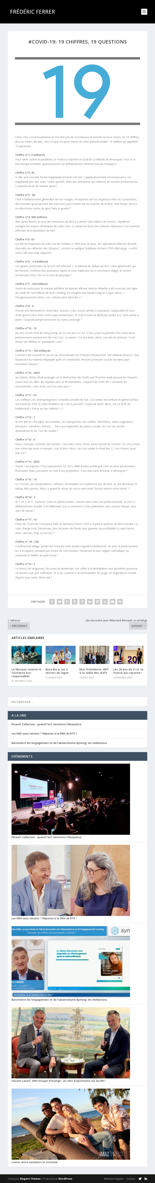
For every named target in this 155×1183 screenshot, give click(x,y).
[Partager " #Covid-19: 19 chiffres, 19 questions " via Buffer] (97, 601)
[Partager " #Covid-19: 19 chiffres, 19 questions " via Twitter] (59, 601)
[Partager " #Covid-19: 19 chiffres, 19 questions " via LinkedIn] (90, 601)
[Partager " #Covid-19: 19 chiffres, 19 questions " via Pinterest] (82, 601)
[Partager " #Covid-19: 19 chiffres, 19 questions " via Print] (120, 601)
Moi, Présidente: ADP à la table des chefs (93, 671)
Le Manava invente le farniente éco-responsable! (26, 673)
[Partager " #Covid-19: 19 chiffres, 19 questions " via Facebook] (52, 601)
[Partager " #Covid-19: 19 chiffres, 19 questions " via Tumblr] (74, 601)
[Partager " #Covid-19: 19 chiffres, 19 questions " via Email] (112, 601)
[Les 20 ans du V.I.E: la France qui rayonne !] (128, 655)
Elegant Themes (30, 1178)
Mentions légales (114, 1178)
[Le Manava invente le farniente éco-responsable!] (27, 655)
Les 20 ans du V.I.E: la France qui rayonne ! (128, 671)
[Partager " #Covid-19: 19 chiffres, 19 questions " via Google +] (67, 601)
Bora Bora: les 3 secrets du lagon (57, 671)
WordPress (65, 1178)
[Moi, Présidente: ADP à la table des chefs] (94, 655)
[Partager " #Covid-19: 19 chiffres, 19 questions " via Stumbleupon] (105, 601)
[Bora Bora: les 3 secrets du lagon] (61, 655)
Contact (130, 1178)
